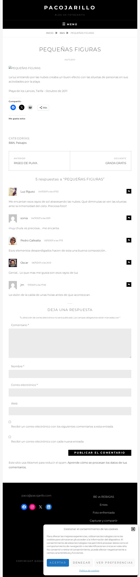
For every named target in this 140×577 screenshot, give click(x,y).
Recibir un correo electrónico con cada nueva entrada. (47, 441)
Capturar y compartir (103, 520)
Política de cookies (89, 570)
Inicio (50, 33)
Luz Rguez (27, 191)
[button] (133, 529)
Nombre (17, 366)
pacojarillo (70, 7)
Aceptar (58, 562)
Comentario (20, 325)
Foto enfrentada (104, 512)
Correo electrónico (24, 385)
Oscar (24, 262)
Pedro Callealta (30, 240)
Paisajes (21, 142)
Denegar (82, 562)
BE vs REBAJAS (103, 496)
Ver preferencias (114, 562)
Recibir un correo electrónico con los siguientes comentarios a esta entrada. (62, 426)
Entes (104, 504)
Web (14, 403)
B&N (62, 33)
